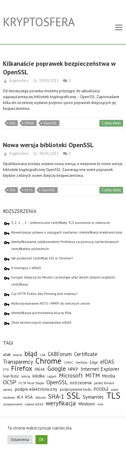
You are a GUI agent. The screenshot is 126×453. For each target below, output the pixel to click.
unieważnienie (12, 404)
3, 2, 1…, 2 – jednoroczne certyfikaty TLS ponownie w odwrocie (60, 222)
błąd (31, 353)
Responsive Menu (118, 28)
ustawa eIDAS (34, 404)
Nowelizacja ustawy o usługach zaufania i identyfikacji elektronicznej (66, 232)
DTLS (28, 190)
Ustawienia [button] (20, 439)
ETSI (6, 370)
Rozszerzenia (19, 211)
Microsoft (71, 375)
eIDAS (107, 361)
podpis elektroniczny (36, 389)
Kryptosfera (39, 22)
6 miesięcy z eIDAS (26, 268)
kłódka (39, 376)
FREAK (29, 123)
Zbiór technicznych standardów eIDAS (41, 322)
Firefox (21, 368)
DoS (12, 123)
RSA (29, 397)
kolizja (25, 376)
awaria (17, 355)
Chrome (48, 361)
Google (56, 369)
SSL (73, 395)
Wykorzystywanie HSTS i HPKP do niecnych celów (50, 303)
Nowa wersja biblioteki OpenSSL (48, 145)
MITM (92, 375)
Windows (86, 404)
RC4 (20, 397)
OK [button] (41, 439)
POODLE (101, 389)
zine (100, 404)
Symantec (93, 396)
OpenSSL (50, 123)
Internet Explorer (100, 368)
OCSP (9, 382)
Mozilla (108, 376)
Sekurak (40, 397)
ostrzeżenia (81, 382)
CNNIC (68, 362)
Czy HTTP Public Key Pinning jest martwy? (44, 293)
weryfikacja (61, 403)
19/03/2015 (48, 80)
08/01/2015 (48, 153)
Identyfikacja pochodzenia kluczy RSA (41, 313)
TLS (113, 395)
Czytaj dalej (111, 122)
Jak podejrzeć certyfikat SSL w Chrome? (42, 258)
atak (7, 354)
